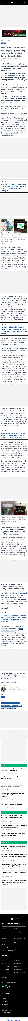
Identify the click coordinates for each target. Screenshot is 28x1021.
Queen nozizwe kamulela (8, 708)
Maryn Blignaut (18, 58)
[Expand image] (26, 219)
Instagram (23, 348)
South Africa (15, 249)
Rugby (2, 772)
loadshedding (18, 122)
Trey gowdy (18, 705)
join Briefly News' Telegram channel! (12, 109)
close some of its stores (12, 630)
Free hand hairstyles (7, 705)
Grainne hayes (15, 703)
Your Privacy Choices (15, 1020)
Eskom (21, 342)
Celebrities (3, 789)
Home (2, 40)
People (8, 40)
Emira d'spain (5, 703)
